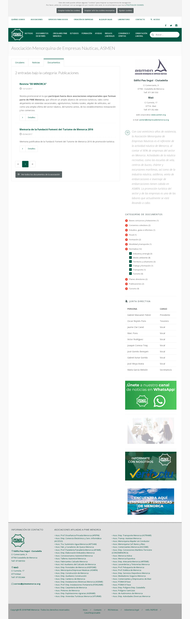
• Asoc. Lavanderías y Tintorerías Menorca (131, 564)
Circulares (19, 62)
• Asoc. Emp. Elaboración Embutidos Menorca (74, 552)
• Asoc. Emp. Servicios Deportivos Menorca (131, 573)
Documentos (54, 62)
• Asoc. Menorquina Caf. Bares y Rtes (128, 544)
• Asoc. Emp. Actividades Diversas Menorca (131, 596)
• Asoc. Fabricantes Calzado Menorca (71, 561)
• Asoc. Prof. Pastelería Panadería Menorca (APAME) (77, 550)
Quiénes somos (18, 19)
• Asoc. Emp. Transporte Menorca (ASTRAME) (131, 535)
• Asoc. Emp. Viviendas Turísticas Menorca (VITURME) (77, 596)
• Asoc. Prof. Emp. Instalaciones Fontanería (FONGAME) (78, 584)
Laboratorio (124, 19)
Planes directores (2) (138, 279)
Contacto (140, 19)
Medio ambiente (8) (141, 257)
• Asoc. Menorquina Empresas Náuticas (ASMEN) (76, 570)
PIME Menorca (32, 609)
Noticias (36, 62)
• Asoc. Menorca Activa (122, 555)
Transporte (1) (139, 269)
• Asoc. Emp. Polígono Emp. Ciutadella (128, 587)
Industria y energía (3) (142, 253)
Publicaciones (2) (136, 284)
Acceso (156, 19)
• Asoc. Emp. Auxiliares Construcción (70, 576)
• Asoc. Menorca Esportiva (123, 558)
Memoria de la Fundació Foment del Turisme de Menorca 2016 (56, 129)
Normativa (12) (135, 249)
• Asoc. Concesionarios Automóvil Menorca (73, 555)
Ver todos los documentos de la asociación (40, 174)
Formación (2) (135, 239)
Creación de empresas (83, 19)
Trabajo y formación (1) (143, 265)
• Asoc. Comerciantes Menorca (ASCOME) (130, 547)
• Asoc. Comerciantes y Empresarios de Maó (131, 579)
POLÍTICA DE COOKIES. (135, 5)
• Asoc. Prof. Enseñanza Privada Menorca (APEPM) (76, 535)
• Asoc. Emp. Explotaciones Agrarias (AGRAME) (74, 593)
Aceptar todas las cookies (69, 10)
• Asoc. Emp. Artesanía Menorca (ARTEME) (130, 561)
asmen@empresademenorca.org (154, 120)
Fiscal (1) (132, 235)
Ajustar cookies (125, 10)
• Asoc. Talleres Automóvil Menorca (70, 558)
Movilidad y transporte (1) (140, 244)
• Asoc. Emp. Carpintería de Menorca (70, 587)
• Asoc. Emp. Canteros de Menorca (69, 579)
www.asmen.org (158, 115)
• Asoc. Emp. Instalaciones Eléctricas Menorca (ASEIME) (78, 581)
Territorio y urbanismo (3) (144, 261)
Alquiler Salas (105, 19)
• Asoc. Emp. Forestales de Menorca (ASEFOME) (75, 567)
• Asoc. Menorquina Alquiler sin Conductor (130, 541)
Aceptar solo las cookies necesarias (99, 10)
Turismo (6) (138, 274)
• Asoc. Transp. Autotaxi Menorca (126, 538)
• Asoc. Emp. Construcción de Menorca (71, 573)
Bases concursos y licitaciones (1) (144, 220)
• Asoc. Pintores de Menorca (67, 590)
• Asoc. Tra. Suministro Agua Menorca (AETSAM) (75, 544)
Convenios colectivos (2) (139, 225)
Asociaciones (37, 19)
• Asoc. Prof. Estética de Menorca (126, 570)
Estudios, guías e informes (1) (142, 230)
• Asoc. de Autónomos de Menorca (127, 593)
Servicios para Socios (58, 19)
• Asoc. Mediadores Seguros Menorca (129, 576)
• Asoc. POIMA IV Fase (121, 584)
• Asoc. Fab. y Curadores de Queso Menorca (74, 547)
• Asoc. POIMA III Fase (121, 581)
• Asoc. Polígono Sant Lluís (123, 590)
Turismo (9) (134, 288)
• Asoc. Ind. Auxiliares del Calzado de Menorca (75, 564)
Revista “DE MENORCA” (33, 84)
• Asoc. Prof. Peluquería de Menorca (128, 567)
